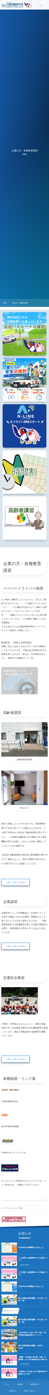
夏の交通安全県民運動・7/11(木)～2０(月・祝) (32, 1299)
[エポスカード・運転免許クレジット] (13, 1221)
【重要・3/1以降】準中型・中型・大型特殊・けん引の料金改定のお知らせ (32, 1358)
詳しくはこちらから (17, 882)
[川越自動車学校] (16, 5)
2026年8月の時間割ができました (31, 1286)
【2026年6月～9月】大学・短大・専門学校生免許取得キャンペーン (32, 1334)
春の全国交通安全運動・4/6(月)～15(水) (31, 1347)
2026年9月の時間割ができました (31, 1247)
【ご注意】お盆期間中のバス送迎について (32, 1259)
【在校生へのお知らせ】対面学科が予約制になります (32, 1372)
